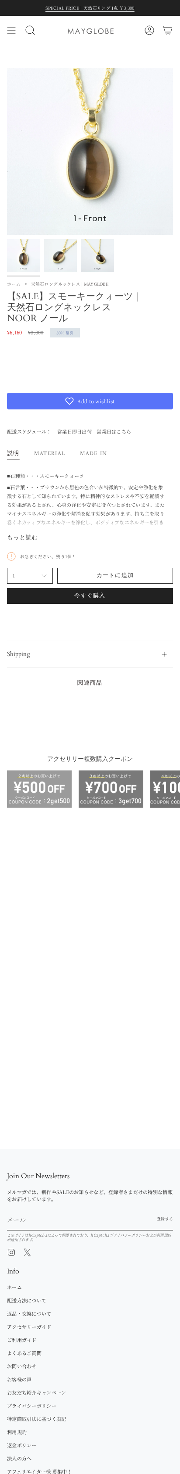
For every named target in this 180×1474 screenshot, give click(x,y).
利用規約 (163, 1234)
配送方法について (26, 1300)
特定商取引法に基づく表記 (36, 1418)
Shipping (18, 654)
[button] (90, 401)
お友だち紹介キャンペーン (36, 1392)
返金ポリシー (22, 1445)
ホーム (14, 284)
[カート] (168, 30)
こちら (123, 431)
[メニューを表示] (11, 30)
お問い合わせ (22, 1366)
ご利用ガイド (22, 1339)
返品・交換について (29, 1313)
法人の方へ (19, 1458)
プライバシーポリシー (128, 1234)
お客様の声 (19, 1379)
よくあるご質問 (24, 1352)
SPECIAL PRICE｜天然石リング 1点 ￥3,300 (89, 8)
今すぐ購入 (90, 596)
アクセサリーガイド (29, 1326)
